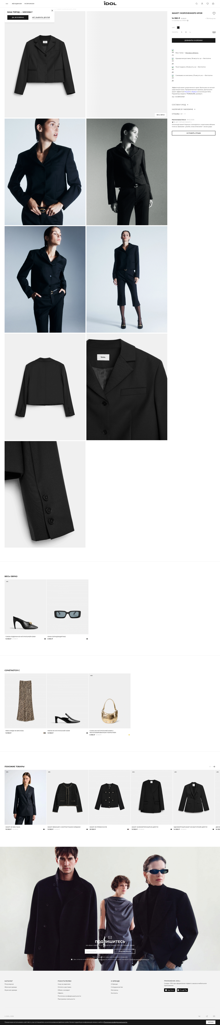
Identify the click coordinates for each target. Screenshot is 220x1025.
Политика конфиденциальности (69, 996)
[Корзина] (213, 3)
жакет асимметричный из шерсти (145, 827)
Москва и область (191, 53)
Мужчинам (29, 3)
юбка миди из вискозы (15, 731)
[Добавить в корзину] (44, 632)
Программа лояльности (66, 999)
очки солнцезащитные (57, 636)
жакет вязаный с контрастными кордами (64, 827)
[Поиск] (196, 3)
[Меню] (7, 3)
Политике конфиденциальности (139, 959)
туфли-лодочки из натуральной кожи (21, 636)
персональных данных (98, 959)
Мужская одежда (11, 990)
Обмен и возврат (64, 990)
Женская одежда (11, 987)
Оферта (60, 993)
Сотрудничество (117, 987)
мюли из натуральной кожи (59, 731)
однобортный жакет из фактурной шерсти (190, 827)
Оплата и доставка (64, 987)
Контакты (114, 993)
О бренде (114, 984)
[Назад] (210, 766)
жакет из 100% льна (13, 827)
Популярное (9, 984)
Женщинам (17, 3)
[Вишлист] (207, 3)
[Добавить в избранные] (44, 581)
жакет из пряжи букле (98, 827)
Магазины (114, 990)
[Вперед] (214, 766)
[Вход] (202, 3)
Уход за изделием (64, 984)
